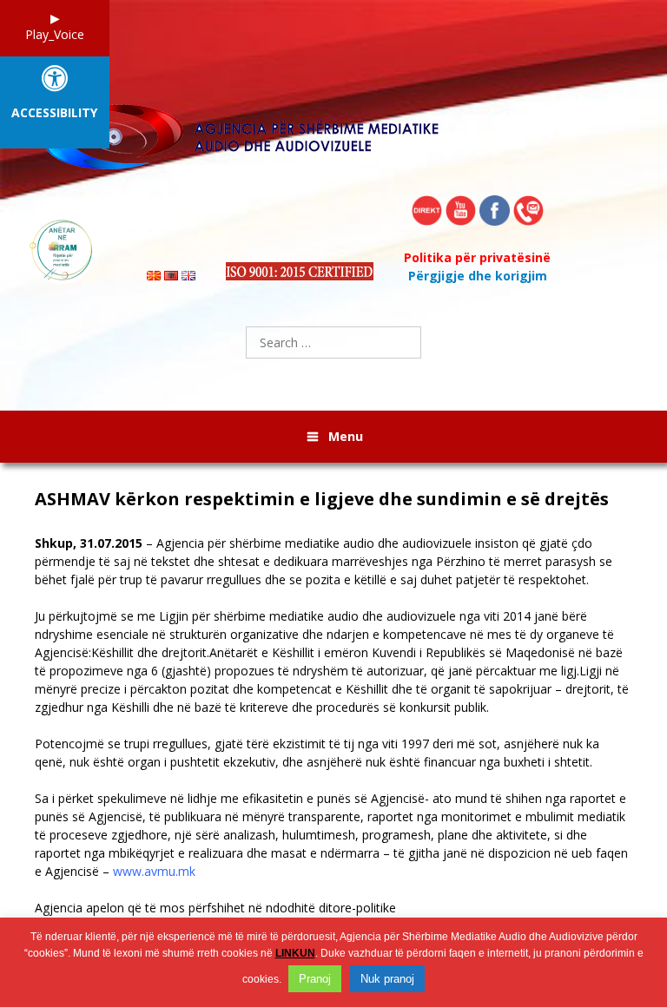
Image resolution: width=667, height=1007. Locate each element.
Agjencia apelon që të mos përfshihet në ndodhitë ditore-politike (215, 907)
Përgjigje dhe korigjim (477, 275)
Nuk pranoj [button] (387, 978)
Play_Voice (54, 34)
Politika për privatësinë (477, 257)
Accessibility (54, 113)
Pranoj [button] (315, 978)
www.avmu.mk (154, 871)
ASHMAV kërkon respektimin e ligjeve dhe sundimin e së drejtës (322, 499)
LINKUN (295, 953)
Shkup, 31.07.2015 (90, 543)
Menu (345, 436)
